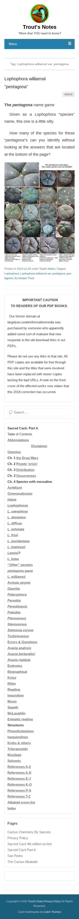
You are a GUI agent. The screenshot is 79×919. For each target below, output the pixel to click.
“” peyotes (20, 565)
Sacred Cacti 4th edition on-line (29, 844)
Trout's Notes (39, 27)
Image (68, 94)
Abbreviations (18, 440)
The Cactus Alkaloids (22, 862)
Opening (14, 452)
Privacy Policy (17, 838)
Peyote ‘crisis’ (27, 464)
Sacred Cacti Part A (21, 850)
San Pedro (15, 856)
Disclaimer (39, 446)
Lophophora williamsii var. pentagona (42, 273)
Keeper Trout (26, 278)
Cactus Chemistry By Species (29, 832)
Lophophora (11, 273)
